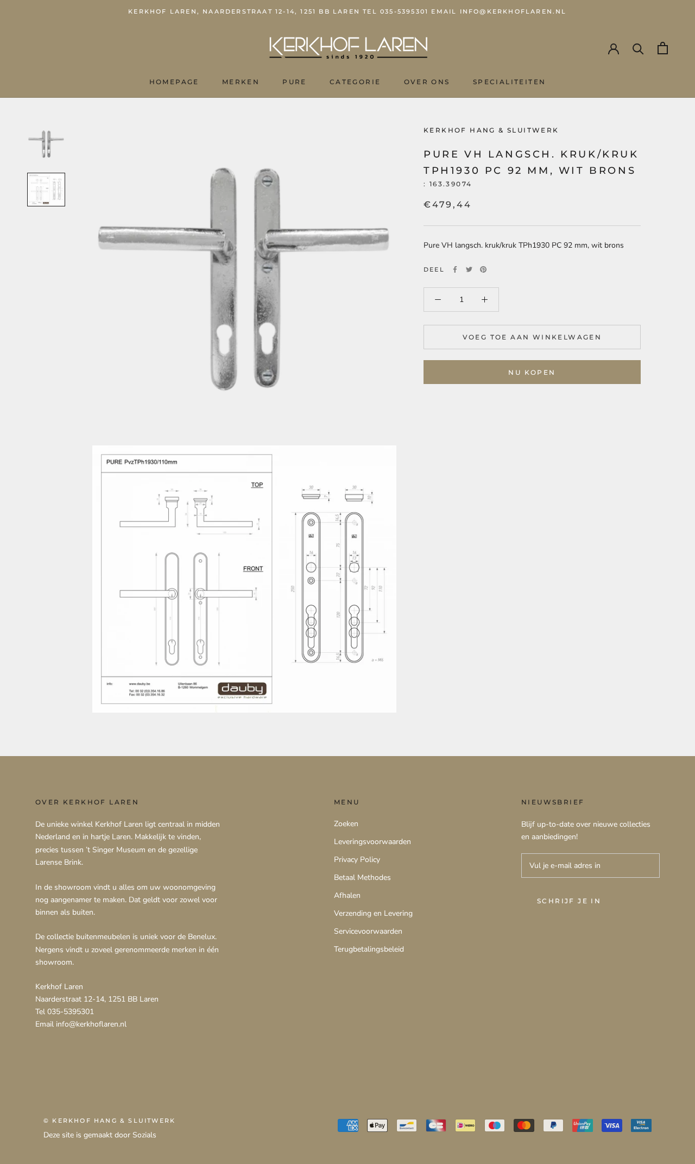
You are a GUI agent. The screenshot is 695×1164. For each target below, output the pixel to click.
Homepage (174, 82)
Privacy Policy (357, 859)
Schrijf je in (569, 901)
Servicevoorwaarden (368, 931)
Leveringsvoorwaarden (372, 841)
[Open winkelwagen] (663, 48)
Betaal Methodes (362, 877)
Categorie (355, 82)
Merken (241, 82)
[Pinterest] (483, 269)
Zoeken (346, 824)
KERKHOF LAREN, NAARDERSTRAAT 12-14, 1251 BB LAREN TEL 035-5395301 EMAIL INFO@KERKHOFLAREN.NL (347, 11)
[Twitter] (469, 269)
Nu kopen (531, 372)
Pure (294, 82)
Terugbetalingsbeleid (369, 949)
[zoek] (638, 48)
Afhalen (347, 895)
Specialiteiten (509, 82)
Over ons (427, 82)
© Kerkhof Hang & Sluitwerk (109, 1120)
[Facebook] (455, 269)
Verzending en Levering (373, 913)
